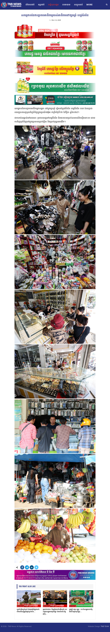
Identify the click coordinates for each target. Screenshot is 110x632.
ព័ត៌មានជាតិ (30, 4)
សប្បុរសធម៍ (78, 4)
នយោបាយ (66, 4)
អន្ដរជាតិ (41, 4)
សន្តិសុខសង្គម (53, 4)
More (89, 4)
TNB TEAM (105, 626)
